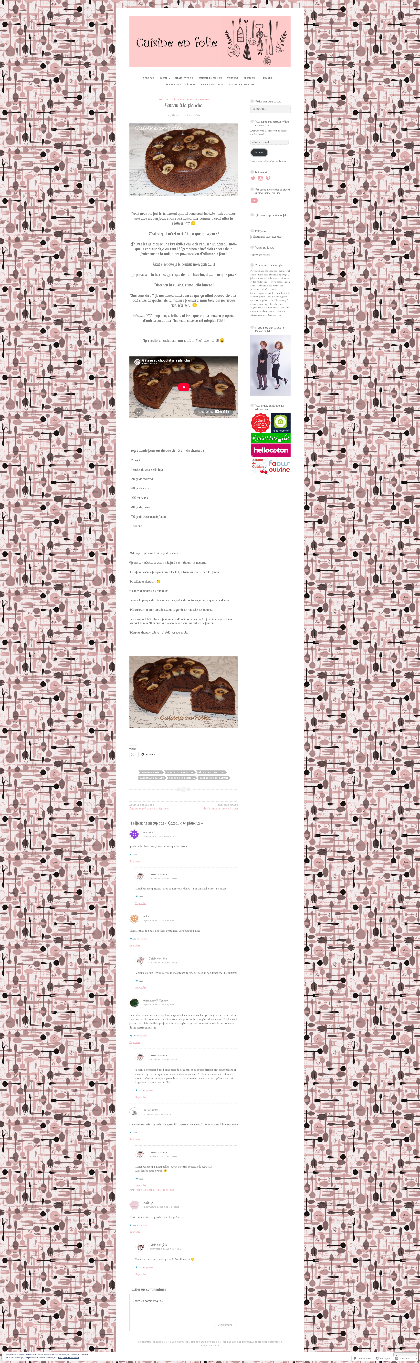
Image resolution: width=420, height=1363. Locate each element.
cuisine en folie (151, 772)
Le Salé (267, 78)
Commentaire (225, 1324)
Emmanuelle (150, 1110)
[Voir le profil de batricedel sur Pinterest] (268, 178)
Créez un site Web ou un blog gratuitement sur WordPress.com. (180, 1342)
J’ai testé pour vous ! (242, 84)
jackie (146, 916)
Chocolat (163, 99)
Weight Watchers (212, 84)
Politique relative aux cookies (68, 1357)
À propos (148, 78)
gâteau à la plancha (182, 778)
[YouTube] (254, 200)
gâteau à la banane (152, 778)
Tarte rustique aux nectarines (221, 807)
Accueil (165, 78)
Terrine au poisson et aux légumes (149, 807)
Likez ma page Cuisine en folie (271, 215)
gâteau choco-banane (214, 778)
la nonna (148, 832)
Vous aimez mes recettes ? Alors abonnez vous (272, 123)
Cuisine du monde (210, 78)
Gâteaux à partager (185, 99)
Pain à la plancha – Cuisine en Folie (155, 1190)
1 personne (143, 939)
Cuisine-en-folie (192, 115)
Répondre (134, 861)
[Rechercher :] (270, 109)
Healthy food (184, 78)
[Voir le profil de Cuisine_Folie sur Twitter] (253, 178)
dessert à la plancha (180, 772)
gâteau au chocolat (211, 772)
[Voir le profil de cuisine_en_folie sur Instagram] (261, 178)
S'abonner (259, 152)
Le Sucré (249, 78)
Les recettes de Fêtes (178, 84)
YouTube (232, 78)
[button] (260, 423)
